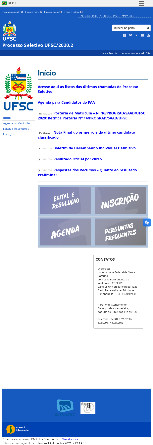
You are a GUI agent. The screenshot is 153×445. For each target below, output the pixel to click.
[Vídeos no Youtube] (136, 35)
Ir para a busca (52, 12)
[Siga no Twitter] (130, 35)
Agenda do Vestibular (16, 123)
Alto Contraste (109, 15)
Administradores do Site (136, 53)
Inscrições (9, 134)
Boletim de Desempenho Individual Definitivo (94, 148)
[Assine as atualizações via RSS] (148, 35)
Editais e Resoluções (16, 128)
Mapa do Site (129, 15)
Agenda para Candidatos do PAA (66, 102)
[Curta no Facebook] (124, 35)
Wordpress (70, 439)
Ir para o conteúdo (12, 12)
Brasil (12, 3)
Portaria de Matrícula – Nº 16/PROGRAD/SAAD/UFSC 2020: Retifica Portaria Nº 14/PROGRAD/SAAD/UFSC (91, 115)
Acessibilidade (89, 15)
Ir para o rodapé (73, 12)
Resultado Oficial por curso (77, 159)
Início (7, 118)
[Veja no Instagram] (142, 35)
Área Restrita (110, 53)
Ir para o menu (33, 12)
